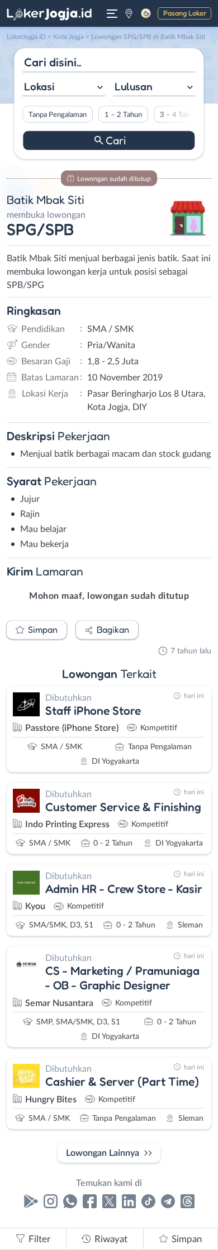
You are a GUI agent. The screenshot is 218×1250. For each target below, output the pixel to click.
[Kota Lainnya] (129, 13)
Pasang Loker (184, 12)
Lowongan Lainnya (102, 1153)
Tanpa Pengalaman (58, 114)
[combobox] (63, 87)
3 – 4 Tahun (178, 114)
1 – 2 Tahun (123, 114)
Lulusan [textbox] (134, 86)
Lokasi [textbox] (39, 86)
